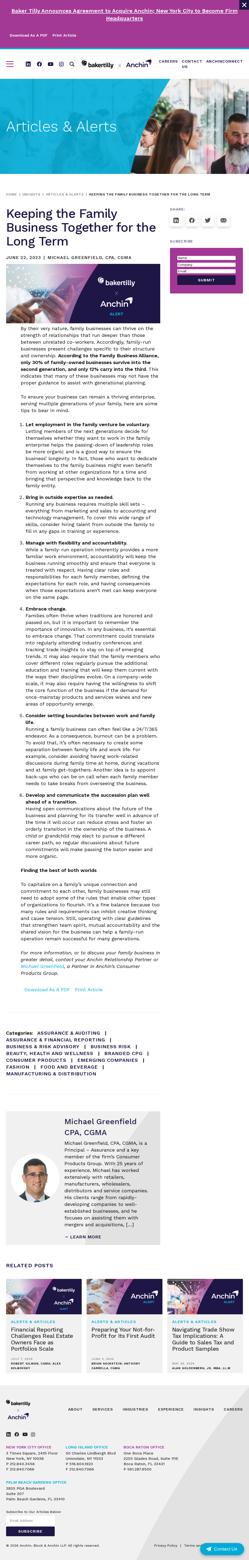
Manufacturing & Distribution (51, 1074)
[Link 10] (116, 63)
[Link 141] (176, 220)
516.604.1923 (81, 1464)
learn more (85, 1236)
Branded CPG (123, 1053)
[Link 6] (39, 64)
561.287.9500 (139, 1469)
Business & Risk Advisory (43, 1046)
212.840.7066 (22, 1469)
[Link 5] (28, 64)
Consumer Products (36, 1060)
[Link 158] (33, 1434)
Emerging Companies (107, 1060)
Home (11, 194)
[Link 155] (8, 1434)
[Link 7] (50, 64)
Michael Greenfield (42, 966)
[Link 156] (16, 1434)
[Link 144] (223, 220)
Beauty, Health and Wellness (49, 1053)
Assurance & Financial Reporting (55, 1040)
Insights (31, 194)
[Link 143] (208, 220)
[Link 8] (61, 64)
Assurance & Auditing (68, 1033)
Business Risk (110, 1046)
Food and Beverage (69, 1067)
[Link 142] (192, 220)
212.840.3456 (22, 1464)
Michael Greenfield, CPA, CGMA (89, 257)
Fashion (17, 1067)
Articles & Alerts (65, 194)
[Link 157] (25, 1434)
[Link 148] (29, 1409)
